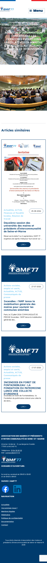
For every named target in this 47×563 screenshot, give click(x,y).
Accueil (4, 22)
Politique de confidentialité (12, 518)
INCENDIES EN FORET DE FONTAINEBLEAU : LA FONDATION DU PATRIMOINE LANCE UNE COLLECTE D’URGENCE (22, 388)
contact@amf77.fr (12, 453)
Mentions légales (8, 511)
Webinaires (5, 515)
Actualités (5, 505)
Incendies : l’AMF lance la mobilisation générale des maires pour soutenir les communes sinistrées (19, 305)
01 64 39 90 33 (16, 450)
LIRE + (23, 244)
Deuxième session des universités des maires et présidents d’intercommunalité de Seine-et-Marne (22, 227)
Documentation (7, 521)
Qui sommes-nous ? (9, 508)
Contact (4, 525)
